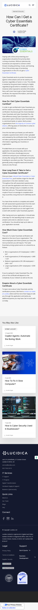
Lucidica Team (22, 31)
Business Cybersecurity (9, 489)
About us (5, 498)
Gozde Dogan (9, 345)
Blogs (4, 504)
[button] (33, 5)
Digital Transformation (9, 483)
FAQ (3, 507)
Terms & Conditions (8, 555)
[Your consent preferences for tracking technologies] (36, 457)
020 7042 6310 (7, 468)
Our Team (5, 501)
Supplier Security (7, 559)
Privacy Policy (6, 550)
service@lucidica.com (8, 465)
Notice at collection (8, 608)
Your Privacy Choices (14, 605)
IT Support (5, 476)
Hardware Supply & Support (10, 486)
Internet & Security (18, 11)
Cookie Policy (7, 563)
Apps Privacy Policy (8, 568)
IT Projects (5, 480)
